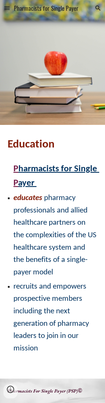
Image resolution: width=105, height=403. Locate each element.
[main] (52, 145)
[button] (7, 8)
